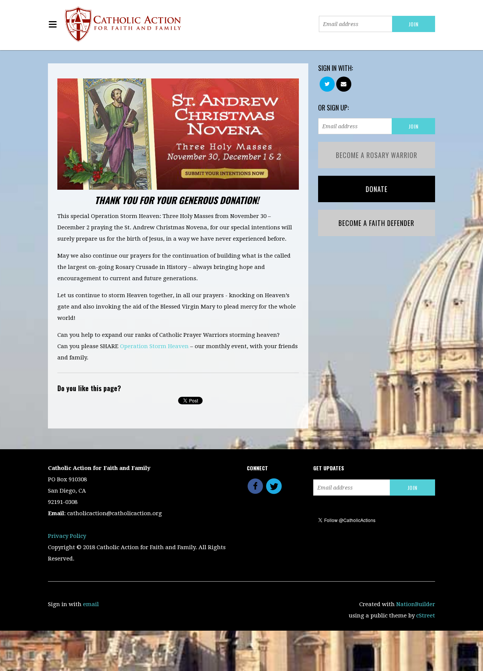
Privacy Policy (67, 536)
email (91, 604)
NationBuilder (415, 604)
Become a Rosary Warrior (376, 155)
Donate (377, 189)
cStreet (425, 615)
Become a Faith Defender (376, 223)
